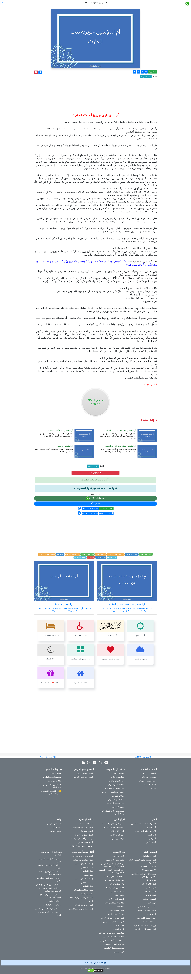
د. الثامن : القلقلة (55, 901)
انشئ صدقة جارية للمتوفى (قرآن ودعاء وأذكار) (112, 812)
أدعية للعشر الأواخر (85, 842)
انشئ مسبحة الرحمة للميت (114, 788)
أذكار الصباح (151, 827)
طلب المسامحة (87, 894)
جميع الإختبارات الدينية (116, 914)
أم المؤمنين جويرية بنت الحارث (47, 554)
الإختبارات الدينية (118, 856)
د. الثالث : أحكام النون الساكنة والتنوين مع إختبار (50, 872)
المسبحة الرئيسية (149, 773)
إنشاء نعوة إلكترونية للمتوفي (113, 937)
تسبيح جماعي (56, 773)
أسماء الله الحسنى (117, 891)
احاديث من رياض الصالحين (83, 827)
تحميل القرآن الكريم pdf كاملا (113, 823)
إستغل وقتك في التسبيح (147, 910)
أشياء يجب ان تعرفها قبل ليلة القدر (111, 933)
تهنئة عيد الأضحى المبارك (83, 890)
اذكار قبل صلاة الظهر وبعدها (145, 831)
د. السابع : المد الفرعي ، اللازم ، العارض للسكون (49, 896)
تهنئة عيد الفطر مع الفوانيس (82, 860)
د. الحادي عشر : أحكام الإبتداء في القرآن (49, 913)
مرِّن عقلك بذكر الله (117, 884)
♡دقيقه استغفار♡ (149, 870)
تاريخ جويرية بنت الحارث (87, 554)
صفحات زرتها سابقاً (148, 777)
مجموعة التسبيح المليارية (52, 777)
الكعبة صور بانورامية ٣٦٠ (115, 888)
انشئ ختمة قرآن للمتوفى (115, 803)
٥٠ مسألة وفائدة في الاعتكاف (82, 846)
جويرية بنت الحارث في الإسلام (116, 554)
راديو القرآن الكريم (117, 835)
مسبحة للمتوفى (118, 773)
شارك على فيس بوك (91, 508)
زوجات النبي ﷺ (146, 76)
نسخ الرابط (152, 71)
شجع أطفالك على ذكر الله (114, 880)
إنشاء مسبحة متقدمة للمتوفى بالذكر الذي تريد (142, 861)
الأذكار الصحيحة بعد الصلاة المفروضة (142, 823)
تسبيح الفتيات (151, 888)
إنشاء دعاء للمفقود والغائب (114, 876)
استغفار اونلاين (55, 831)
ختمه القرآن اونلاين (54, 823)
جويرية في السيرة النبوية (132, 554)
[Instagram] (89, 762)
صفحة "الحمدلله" (149, 922)
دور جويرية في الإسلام (80, 557)
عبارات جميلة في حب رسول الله (112, 922)
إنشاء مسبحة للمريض (85, 773)
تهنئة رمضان (88, 875)
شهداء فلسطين (118, 952)
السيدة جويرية (60, 554)
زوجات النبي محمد (101, 557)
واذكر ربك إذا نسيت (148, 866)
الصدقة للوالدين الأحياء (116, 899)
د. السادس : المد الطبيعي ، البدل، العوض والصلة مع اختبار (49, 889)
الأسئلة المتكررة (150, 784)
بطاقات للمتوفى (118, 796)
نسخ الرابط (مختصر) (106, 508)
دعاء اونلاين (57, 827)
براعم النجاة (119, 895)
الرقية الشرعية (118, 929)
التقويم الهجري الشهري (115, 910)
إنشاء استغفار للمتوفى (116, 784)
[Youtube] (84, 762)
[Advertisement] (95, 94)
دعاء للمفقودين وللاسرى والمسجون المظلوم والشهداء (111, 871)
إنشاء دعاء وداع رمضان (84, 864)
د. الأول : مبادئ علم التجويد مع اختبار (50, 860)
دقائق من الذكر (150, 880)
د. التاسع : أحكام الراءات (52, 905)
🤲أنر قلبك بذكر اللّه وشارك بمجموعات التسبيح (51, 792)
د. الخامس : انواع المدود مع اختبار (48, 884)
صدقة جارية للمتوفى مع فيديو (113, 792)
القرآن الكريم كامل (117, 831)
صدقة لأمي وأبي (118, 807)
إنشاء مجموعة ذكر (54, 781)
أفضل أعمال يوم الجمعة (84, 835)
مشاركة (96, 504)
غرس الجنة (151, 903)
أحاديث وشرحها (87, 831)
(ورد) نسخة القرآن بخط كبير (113, 827)
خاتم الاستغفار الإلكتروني (146, 918)
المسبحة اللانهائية (149, 899)
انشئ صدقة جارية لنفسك (114, 860)
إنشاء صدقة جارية (117, 777)
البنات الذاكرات (150, 891)
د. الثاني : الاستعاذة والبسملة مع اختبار (49, 866)
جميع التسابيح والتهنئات (147, 781)
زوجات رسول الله (112, 557)
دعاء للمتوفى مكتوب (116, 781)
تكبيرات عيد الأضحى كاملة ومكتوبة (111, 940)
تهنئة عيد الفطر (87, 867)
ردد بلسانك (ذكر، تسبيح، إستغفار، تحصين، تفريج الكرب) (143, 875)
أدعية (91, 901)
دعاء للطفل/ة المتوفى (116, 800)
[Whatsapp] (101, 762)
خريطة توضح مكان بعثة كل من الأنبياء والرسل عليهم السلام (112, 865)
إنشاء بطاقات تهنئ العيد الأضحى (81, 909)
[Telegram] (106, 762)
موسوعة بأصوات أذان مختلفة (113, 944)
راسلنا (153, 788)
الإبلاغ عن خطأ (94, 473)
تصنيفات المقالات (86, 823)
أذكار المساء (151, 835)
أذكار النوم (152, 838)
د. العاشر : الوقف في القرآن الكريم (48, 908)
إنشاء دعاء (120, 906)
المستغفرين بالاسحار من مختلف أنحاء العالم (49, 785)
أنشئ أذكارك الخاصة (148, 856)
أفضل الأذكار (151, 842)
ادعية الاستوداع (150, 914)
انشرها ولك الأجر (97, 498)
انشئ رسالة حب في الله (83, 905)
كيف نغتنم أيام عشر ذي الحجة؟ (81, 838)
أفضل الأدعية (119, 925)
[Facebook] (95, 762)
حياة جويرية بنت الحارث (146, 554)
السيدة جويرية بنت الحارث (72, 554)
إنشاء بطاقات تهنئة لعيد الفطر (82, 856)
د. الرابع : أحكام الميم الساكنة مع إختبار (49, 879)
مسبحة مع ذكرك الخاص (147, 906)
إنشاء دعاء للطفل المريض (83, 777)
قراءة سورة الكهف (117, 838)
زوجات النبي (91, 557)
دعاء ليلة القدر (87, 871)
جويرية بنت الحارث (101, 554)
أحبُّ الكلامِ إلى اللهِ (149, 884)
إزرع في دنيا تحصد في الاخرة (145, 925)
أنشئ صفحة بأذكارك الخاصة (145, 929)
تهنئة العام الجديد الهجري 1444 (81, 897)
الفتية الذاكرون (150, 895)
